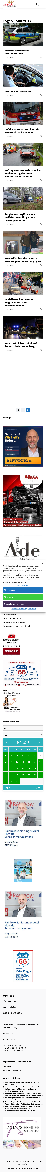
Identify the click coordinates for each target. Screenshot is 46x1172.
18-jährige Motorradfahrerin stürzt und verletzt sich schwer (22, 1099)
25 (23, 774)
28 (40, 774)
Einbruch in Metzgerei (17, 91)
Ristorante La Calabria (12, 618)
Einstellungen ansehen (14, 604)
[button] (42, 563)
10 (17, 762)
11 (23, 762)
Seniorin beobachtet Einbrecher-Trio (16, 52)
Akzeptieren (9, 590)
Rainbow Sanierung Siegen (14, 622)
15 (5, 768)
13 (34, 762)
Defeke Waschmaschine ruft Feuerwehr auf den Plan (21, 131)
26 (29, 774)
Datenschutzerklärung (19, 609)
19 (29, 768)
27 (35, 774)
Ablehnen (8, 597)
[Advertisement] (23, 378)
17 (17, 768)
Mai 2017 (23, 742)
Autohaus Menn (9, 615)
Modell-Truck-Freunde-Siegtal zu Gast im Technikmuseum (18, 302)
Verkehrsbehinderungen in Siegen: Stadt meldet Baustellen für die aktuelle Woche (24, 1094)
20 (35, 768)
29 (5, 781)
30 (11, 781)
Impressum (32, 609)
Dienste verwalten (22, 585)
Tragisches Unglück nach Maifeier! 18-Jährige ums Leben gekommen (19, 217)
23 (11, 774)
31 (17, 781)
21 (40, 768)
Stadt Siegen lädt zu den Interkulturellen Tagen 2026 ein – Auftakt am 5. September (24, 1103)
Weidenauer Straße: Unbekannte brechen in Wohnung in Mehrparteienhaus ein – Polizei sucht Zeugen (23, 1089)
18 (23, 768)
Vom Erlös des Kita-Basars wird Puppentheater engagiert (22, 260)
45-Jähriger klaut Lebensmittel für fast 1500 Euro (22, 1083)
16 (11, 768)
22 (5, 774)
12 (29, 762)
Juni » (38, 787)
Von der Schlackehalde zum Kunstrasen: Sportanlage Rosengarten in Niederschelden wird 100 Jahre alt (23, 1108)
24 (17, 774)
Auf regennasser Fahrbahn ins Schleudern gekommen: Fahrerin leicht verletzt (22, 173)
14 (40, 762)
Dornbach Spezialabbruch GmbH (16, 626)
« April (7, 787)
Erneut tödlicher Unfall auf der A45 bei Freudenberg (20, 345)
